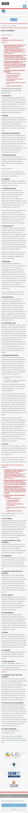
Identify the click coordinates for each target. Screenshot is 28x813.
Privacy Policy (15, 90)
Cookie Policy (6, 92)
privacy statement (7, 665)
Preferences (14, 809)
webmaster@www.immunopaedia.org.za (15, 738)
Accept (14, 805)
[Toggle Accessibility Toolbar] (3, 11)
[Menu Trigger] (25, 6)
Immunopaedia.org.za (17, 796)
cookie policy (17, 665)
